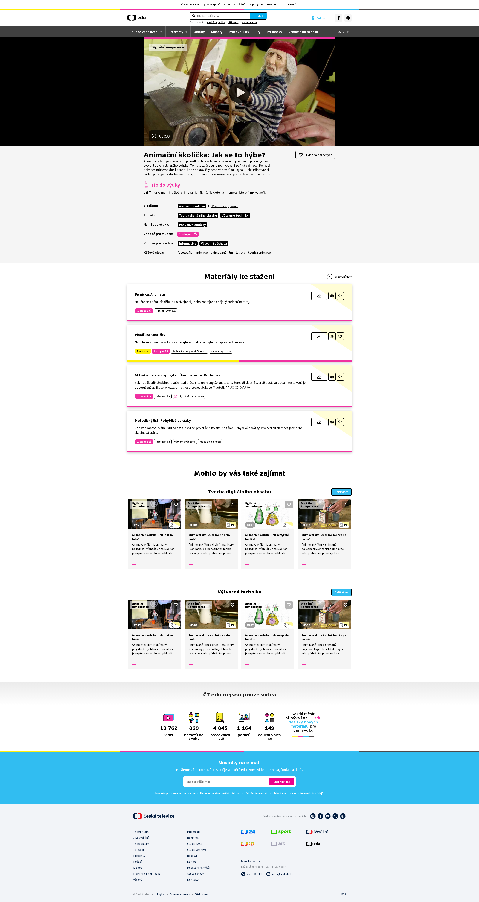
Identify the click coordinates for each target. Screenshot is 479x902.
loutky (240, 252)
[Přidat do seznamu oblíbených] (340, 296)
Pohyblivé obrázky (192, 225)
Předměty (176, 32)
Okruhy (199, 32)
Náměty (217, 32)
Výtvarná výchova (214, 243)
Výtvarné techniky (235, 215)
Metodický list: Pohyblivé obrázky (163, 420)
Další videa (342, 492)
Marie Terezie (249, 22)
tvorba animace (259, 252)
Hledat (258, 16)
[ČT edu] (136, 19)
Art (282, 4)
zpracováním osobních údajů (305, 793)
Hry (258, 32)
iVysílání (239, 4)
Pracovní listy (239, 32)
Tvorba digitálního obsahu (198, 215)
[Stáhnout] (319, 296)
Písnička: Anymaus (150, 294)
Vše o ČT (292, 4)
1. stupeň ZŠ (188, 234)
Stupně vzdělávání (144, 32)
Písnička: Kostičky (150, 334)
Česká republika (216, 22)
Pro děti (271, 4)
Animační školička (192, 206)
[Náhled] (332, 296)
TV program (255, 4)
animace (202, 252)
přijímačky (233, 22)
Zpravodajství (211, 4)
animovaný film (222, 252)
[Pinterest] (348, 18)
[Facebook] (338, 18)
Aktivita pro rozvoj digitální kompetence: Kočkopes (177, 375)
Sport (226, 4)
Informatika (187, 243)
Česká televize (190, 4)
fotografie (185, 252)
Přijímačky (274, 32)
